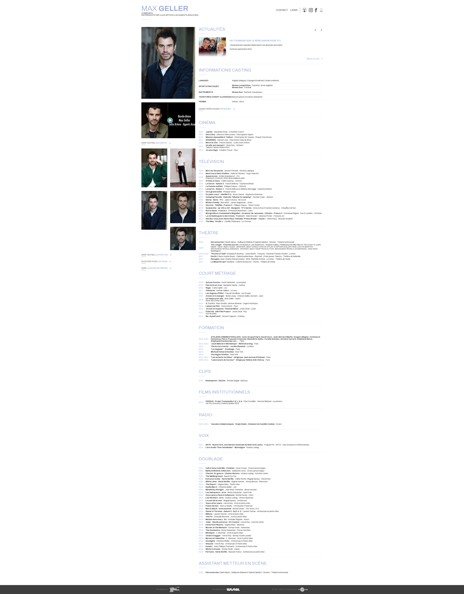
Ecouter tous (154, 261)
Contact (282, 10)
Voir (154, 268)
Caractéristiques (215, 109)
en (321, 11)
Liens (293, 10)
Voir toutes (154, 143)
